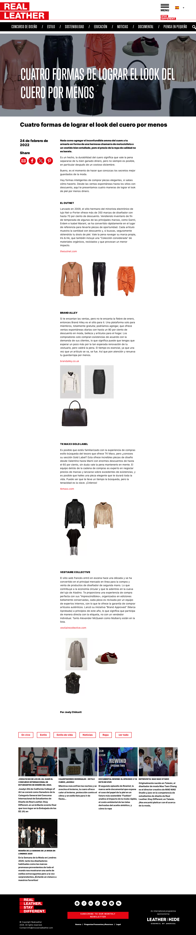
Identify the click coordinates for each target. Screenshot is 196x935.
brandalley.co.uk (69, 361)
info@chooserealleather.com (40, 928)
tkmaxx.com (67, 488)
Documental (146, 26)
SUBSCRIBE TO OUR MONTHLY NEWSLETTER (98, 915)
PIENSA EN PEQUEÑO (175, 26)
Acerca (78, 924)
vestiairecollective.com (73, 627)
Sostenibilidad (74, 26)
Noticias (122, 26)
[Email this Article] (23, 160)
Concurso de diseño (24, 26)
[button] (180, 8)
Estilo (51, 26)
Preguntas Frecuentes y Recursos (98, 924)
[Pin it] (49, 160)
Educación (100, 26)
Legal (118, 924)
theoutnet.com (68, 251)
